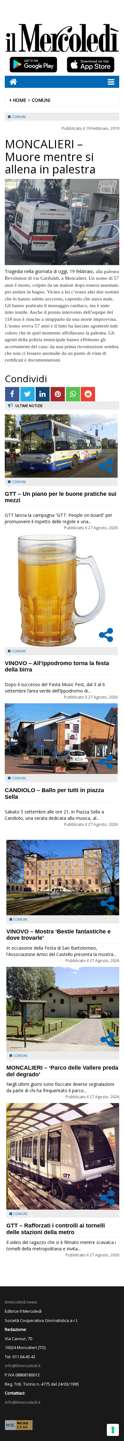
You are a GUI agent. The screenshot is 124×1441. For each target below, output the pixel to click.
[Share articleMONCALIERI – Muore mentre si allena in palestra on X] (27, 394)
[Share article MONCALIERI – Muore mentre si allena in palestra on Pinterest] (58, 394)
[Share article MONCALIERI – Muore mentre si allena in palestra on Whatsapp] (73, 394)
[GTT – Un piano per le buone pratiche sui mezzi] (61, 446)
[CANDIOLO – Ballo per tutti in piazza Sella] (61, 738)
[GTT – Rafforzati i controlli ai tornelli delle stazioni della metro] (62, 1156)
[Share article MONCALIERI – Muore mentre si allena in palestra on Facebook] (12, 394)
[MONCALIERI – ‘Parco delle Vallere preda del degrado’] (62, 1009)
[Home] (11, 82)
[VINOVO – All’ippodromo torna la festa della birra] (61, 590)
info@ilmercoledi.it (22, 1402)
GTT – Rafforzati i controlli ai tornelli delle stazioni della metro (55, 1228)
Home (19, 100)
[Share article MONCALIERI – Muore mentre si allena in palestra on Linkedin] (43, 394)
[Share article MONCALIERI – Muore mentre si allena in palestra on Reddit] (88, 394)
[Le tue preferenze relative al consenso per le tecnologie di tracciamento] (113, 1430)
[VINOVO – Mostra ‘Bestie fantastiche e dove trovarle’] (62, 877)
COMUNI (41, 100)
